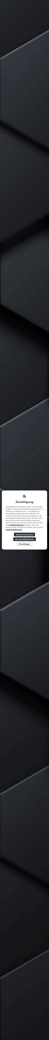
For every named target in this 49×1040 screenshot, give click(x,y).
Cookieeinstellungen (16, 525)
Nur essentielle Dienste (24, 539)
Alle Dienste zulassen (24, 534)
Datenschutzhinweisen (14, 530)
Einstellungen (24, 544)
